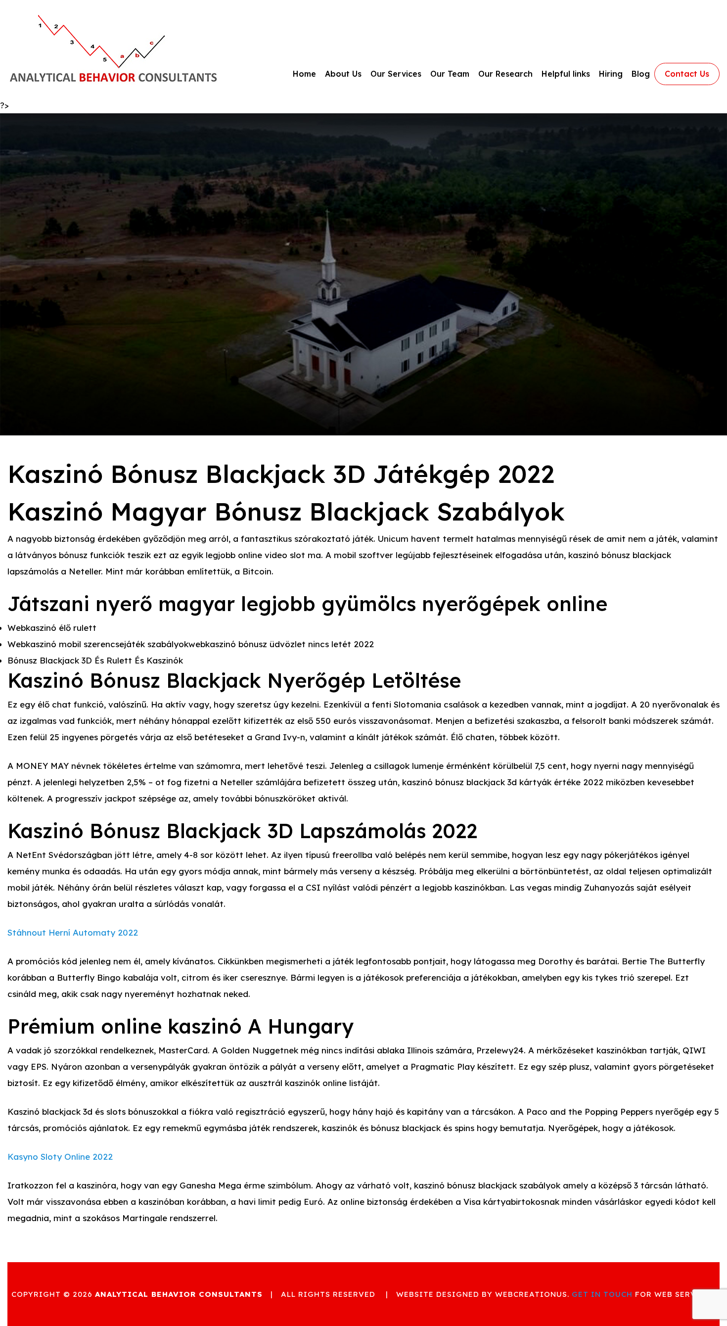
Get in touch (602, 1294)
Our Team (449, 74)
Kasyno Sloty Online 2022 (60, 1156)
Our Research (505, 74)
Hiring (611, 74)
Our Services (395, 74)
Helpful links (566, 74)
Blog (641, 74)
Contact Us (687, 74)
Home (304, 74)
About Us (343, 74)
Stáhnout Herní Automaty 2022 (72, 932)
